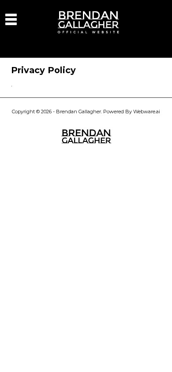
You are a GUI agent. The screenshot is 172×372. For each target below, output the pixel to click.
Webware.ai (146, 111)
